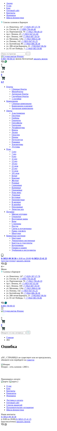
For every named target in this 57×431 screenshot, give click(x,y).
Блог (8, 8)
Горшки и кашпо (19, 248)
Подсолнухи (17, 139)
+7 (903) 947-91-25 (29, 41)
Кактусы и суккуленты (22, 243)
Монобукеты (17, 91)
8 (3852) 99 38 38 (8, 417)
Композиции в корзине (22, 106)
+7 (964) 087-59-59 (31, 36)
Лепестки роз (18, 209)
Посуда (15, 226)
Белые (14, 176)
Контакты (10, 13)
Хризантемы (17, 144)
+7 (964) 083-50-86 (33, 48)
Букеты (9, 87)
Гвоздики (16, 115)
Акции (9, 3)
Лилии (15, 132)
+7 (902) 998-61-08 (32, 39)
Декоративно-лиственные (23, 240)
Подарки (10, 212)
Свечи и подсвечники (22, 228)
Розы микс (16, 192)
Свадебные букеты (20, 96)
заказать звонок (41, 59)
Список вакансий (14, 405)
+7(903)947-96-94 (38, 46)
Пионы (15, 137)
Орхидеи (16, 135)
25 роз (14, 168)
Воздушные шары (20, 219)
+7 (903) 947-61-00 (30, 34)
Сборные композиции (22, 103)
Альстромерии (18, 113)
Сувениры (16, 224)
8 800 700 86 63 (8, 59)
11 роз (14, 159)
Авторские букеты (20, 94)
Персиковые (17, 207)
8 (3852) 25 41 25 (23, 419)
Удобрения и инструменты (24, 250)
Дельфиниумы (18, 127)
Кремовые (16, 188)
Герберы (15, 118)
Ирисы (15, 130)
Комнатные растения (15, 236)
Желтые (15, 180)
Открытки (16, 216)
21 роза (15, 166)
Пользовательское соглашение (20, 407)
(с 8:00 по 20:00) (16, 258)
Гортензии (16, 125)
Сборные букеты (19, 89)
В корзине (16, 202)
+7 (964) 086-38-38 (31, 44)
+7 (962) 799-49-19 (34, 32)
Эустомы (16, 147)
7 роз (14, 154)
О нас (9, 6)
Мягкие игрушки (19, 214)
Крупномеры (17, 245)
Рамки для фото (19, 231)
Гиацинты (16, 120)
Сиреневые (17, 185)
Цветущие (16, 238)
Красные (16, 178)
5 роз (14, 151)
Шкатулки (16, 233)
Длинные (16, 195)
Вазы (14, 221)
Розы (8, 149)
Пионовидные (18, 200)
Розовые (15, 183)
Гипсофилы (17, 123)
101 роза (15, 173)
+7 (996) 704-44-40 (27, 29)
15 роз (14, 161)
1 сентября (16, 99)
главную (30, 360)
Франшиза (11, 15)
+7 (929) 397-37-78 (31, 27)
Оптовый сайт (12, 10)
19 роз (14, 163)
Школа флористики (15, 18)
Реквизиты (11, 393)
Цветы (9, 111)
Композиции (12, 101)
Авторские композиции (22, 108)
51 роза (15, 171)
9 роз (14, 156)
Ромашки (16, 142)
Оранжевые (17, 190)
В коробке (16, 204)
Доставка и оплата (14, 400)
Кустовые (16, 197)
